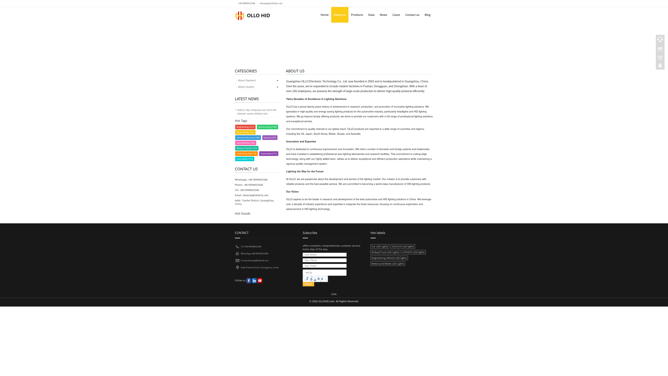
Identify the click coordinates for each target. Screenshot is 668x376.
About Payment (247, 80)
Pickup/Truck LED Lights (385, 252)
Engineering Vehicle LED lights (389, 258)
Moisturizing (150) (267, 126)
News (383, 15)
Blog (428, 15)
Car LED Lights (380, 246)
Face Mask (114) (245, 158)
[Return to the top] (660, 66)
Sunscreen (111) (269, 153)
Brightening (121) (245, 126)
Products (357, 15)
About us (340, 15)
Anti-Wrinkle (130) (246, 142)
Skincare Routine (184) (248, 137)
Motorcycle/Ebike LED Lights (388, 263)
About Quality (246, 86)
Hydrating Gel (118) (246, 153)
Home (325, 15)
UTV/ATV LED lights (414, 252)
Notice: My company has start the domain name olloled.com (256, 111)
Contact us (412, 15)
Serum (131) (270, 137)
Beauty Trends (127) (247, 148)
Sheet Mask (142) (245, 132)
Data (371, 15)
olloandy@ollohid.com (271, 3)
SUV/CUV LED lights (403, 246)
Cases (396, 15)
